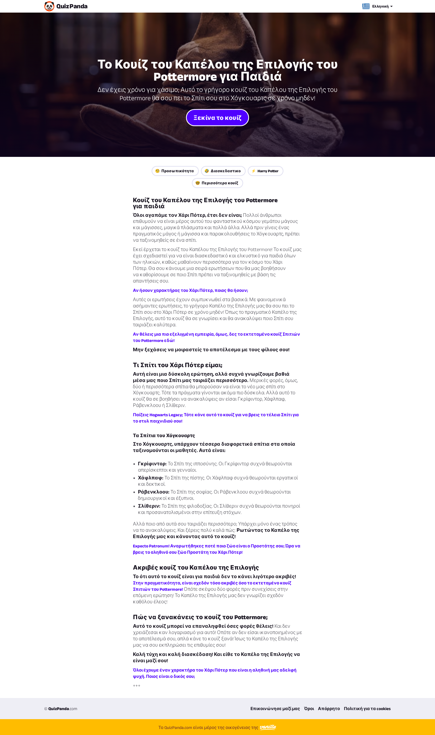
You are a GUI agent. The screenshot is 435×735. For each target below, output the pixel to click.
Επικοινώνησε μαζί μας (275, 708)
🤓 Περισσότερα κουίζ (216, 183)
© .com (60, 708)
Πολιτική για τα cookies (367, 708)
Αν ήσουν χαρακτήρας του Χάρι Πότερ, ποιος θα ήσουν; (190, 290)
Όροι (309, 708)
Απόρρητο (329, 708)
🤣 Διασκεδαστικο (222, 171)
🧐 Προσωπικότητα (174, 171)
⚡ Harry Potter (264, 171)
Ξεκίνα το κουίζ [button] (217, 117)
